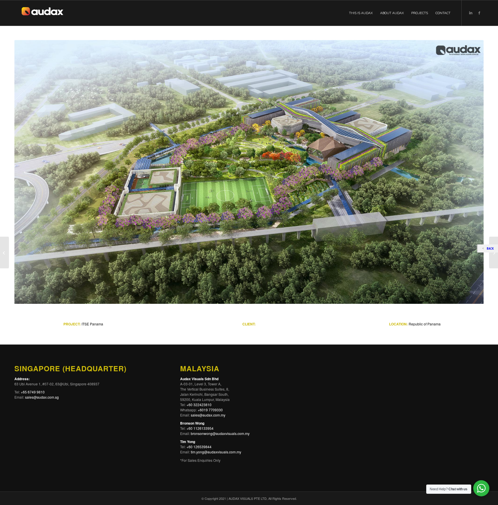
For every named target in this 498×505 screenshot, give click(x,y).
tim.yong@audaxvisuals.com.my (216, 451)
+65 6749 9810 (32, 391)
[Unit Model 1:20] (4, 252)
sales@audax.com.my (208, 414)
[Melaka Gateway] (493, 252)
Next (470, 172)
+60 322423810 (199, 404)
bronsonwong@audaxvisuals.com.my (220, 433)
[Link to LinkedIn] (470, 12)
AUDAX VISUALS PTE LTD (248, 498)
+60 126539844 (199, 446)
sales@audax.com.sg (42, 397)
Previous (27, 172)
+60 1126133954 (200, 428)
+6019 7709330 (210, 409)
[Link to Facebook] (479, 12)
